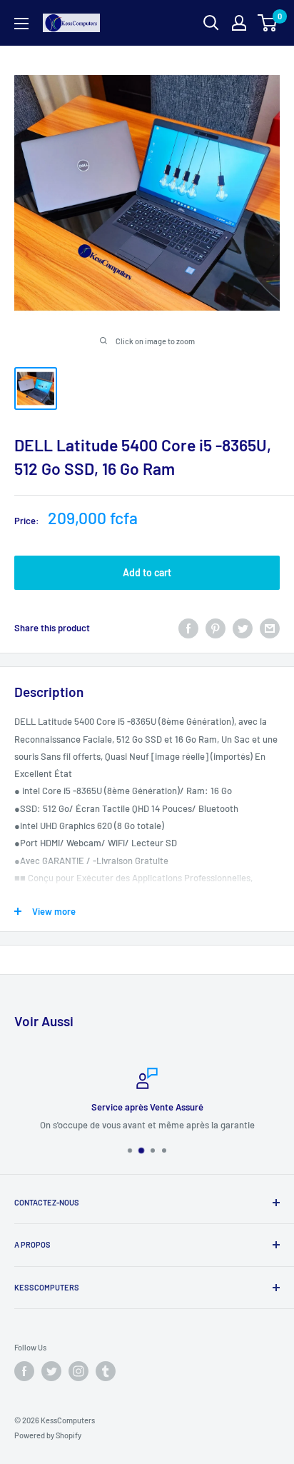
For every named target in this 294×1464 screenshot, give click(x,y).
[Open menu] (21, 23)
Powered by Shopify (47, 1435)
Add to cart (147, 572)
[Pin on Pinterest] (215, 628)
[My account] (239, 23)
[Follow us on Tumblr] (106, 1371)
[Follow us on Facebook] (24, 1371)
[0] (268, 22)
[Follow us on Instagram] (78, 1371)
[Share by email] (270, 628)
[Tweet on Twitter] (243, 628)
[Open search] (211, 23)
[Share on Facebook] (188, 628)
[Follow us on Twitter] (51, 1371)
